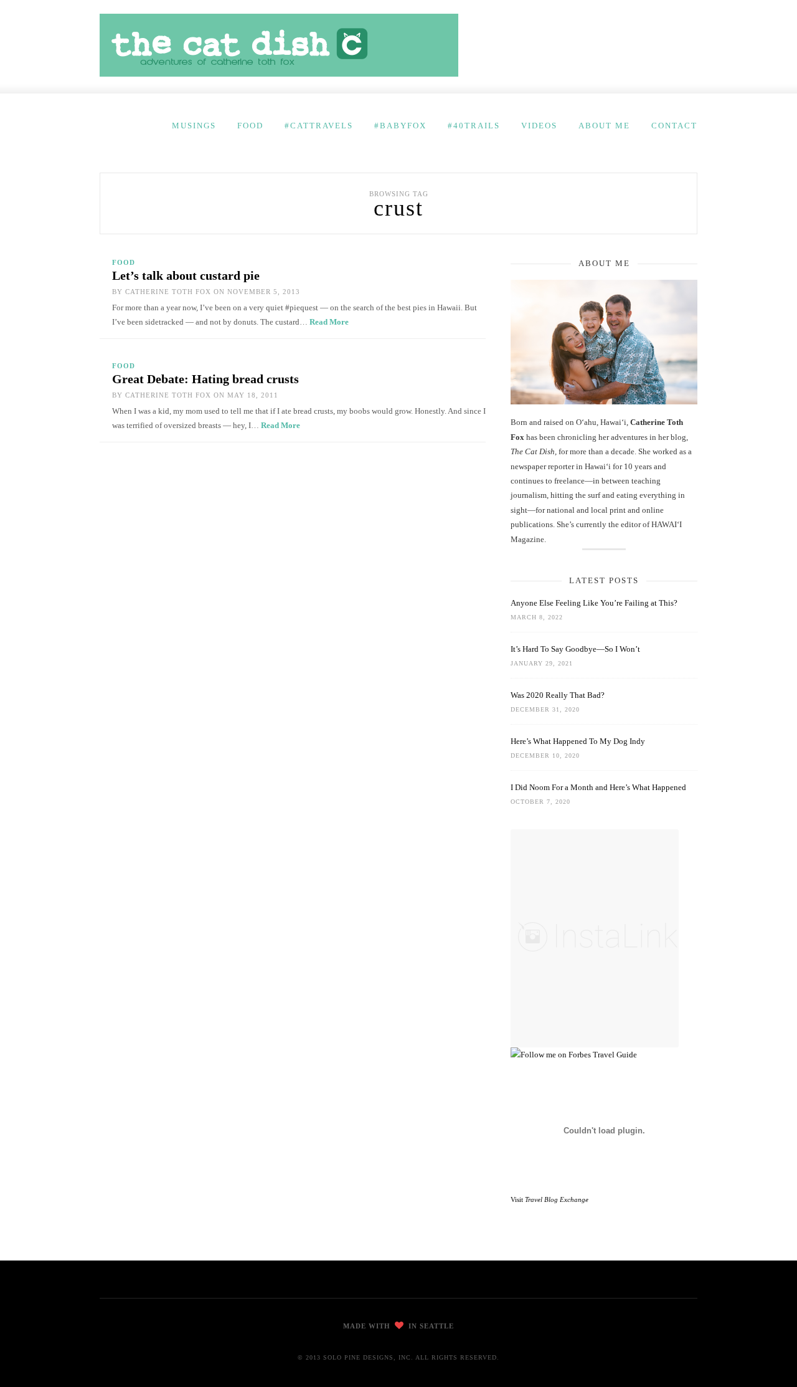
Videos (539, 125)
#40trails (474, 125)
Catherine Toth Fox (168, 291)
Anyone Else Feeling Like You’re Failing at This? (594, 603)
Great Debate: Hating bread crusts (205, 379)
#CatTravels (319, 125)
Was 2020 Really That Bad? (558, 695)
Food (250, 125)
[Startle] (574, 1054)
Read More (329, 321)
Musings (194, 125)
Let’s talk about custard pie (186, 275)
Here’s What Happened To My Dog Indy (578, 741)
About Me (604, 125)
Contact (674, 125)
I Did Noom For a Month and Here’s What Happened (598, 787)
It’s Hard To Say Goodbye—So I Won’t (575, 649)
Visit (549, 1199)
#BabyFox (400, 125)
